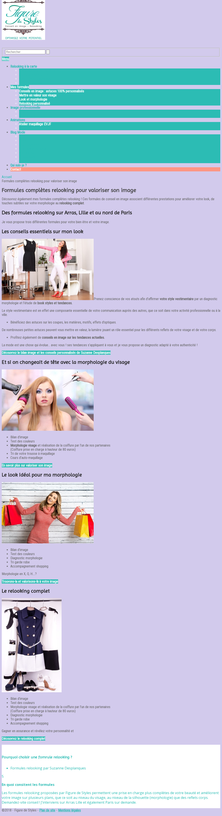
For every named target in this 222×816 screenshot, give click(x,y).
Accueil (7, 177)
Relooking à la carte (23, 66)
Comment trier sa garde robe (39, 70)
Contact (15, 169)
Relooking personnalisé (34, 103)
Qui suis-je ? (18, 165)
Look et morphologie (33, 99)
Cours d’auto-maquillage (35, 79)
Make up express (30, 83)
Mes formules (19, 87)
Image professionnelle (25, 108)
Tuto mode (26, 153)
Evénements (27, 157)
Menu (5, 59)
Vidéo (23, 140)
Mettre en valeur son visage (38, 95)
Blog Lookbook (29, 145)
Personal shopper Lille (34, 75)
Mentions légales (69, 810)
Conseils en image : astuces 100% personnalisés (51, 91)
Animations (17, 120)
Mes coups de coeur (33, 149)
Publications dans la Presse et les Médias (47, 161)
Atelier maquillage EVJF (35, 124)
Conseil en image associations (39, 116)
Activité (24, 136)
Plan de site (47, 810)
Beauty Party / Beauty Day (37, 128)
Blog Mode (17, 132)
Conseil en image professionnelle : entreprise (49, 112)
